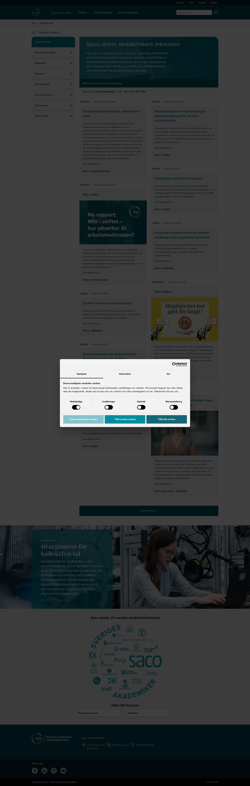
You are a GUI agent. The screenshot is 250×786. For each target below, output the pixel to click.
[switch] (109, 407)
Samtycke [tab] (82, 374)
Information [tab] (125, 374)
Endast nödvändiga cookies (83, 419)
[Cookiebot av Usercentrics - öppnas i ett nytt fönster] (174, 364)
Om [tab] (168, 374)
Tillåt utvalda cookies (125, 419)
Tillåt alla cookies (166, 419)
